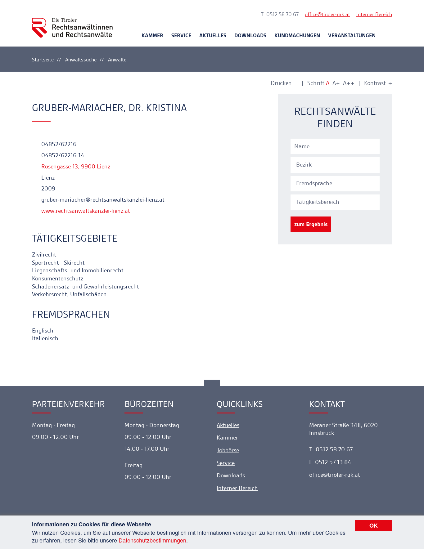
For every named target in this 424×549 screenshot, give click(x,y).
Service (181, 35)
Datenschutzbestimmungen (152, 540)
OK (373, 525)
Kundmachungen (297, 35)
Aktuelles (212, 35)
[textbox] (336, 165)
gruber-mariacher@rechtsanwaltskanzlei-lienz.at (102, 199)
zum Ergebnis (310, 224)
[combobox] (336, 164)
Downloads (250, 35)
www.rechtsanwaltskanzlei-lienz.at (85, 211)
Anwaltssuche (81, 59)
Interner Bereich (374, 14)
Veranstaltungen (352, 35)
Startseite (43, 59)
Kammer (152, 35)
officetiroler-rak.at (327, 14)
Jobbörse (228, 450)
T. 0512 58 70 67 (280, 14)
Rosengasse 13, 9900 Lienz (75, 166)
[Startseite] (72, 22)
